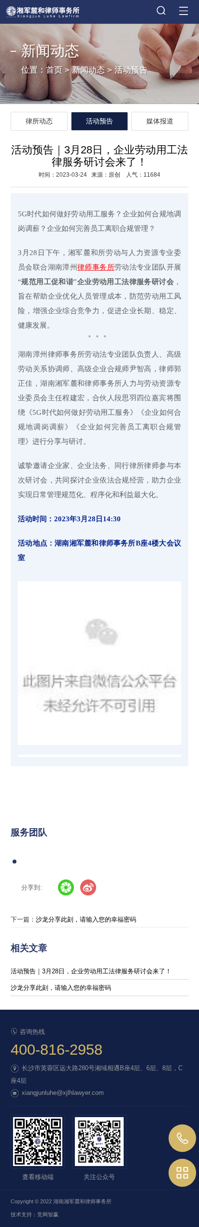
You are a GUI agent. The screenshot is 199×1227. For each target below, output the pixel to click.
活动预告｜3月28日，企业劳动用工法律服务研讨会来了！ (91, 971)
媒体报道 (159, 121)
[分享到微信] (66, 887)
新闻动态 (88, 70)
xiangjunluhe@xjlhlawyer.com (63, 1092)
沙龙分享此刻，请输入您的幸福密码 (86, 919)
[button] (14, 861)
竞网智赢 (47, 1214)
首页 (54, 70)
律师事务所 (95, 267)
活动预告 (130, 70)
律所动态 (39, 121)
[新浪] (88, 887)
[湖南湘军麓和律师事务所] (99, 9)
